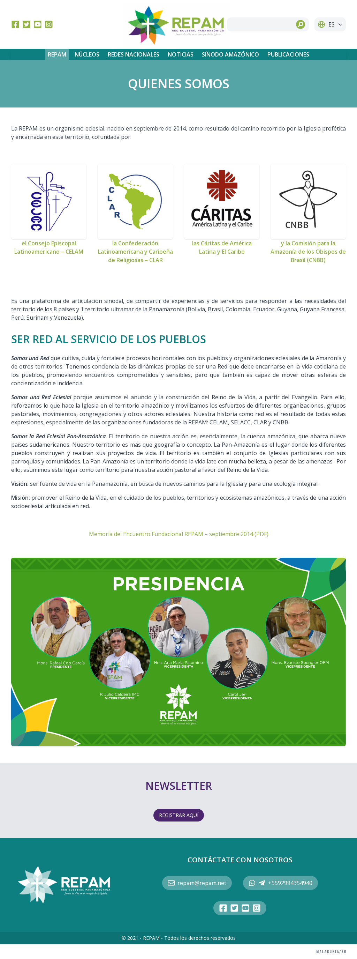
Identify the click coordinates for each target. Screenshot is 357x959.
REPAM (57, 54)
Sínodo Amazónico (230, 54)
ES (331, 24)
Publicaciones (288, 54)
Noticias (180, 54)
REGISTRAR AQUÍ (178, 815)
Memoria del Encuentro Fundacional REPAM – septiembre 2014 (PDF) (178, 534)
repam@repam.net (201, 883)
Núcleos (87, 54)
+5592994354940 (290, 883)
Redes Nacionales (133, 54)
